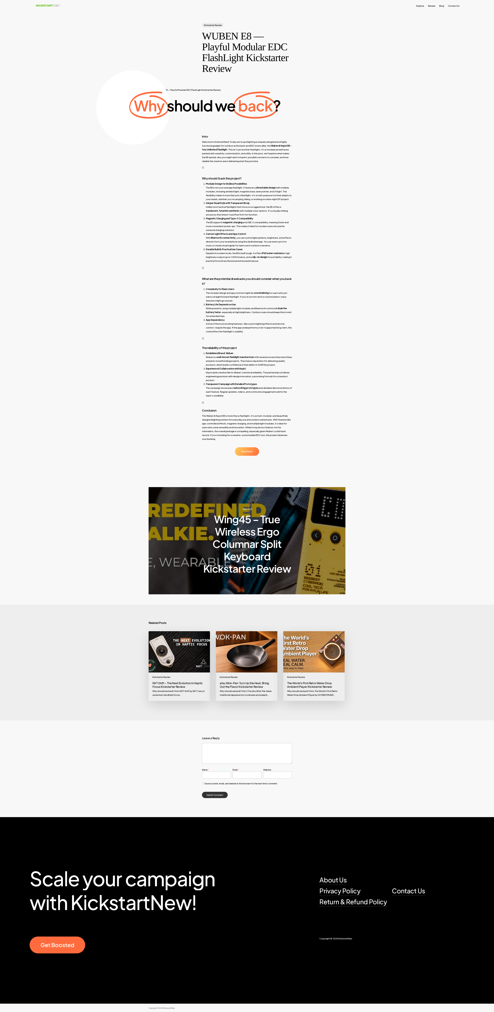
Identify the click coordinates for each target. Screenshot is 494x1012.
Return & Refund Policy (353, 902)
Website (267, 769)
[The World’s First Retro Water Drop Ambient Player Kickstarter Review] (314, 666)
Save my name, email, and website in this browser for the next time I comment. (241, 783)
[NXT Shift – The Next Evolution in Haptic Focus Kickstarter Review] (179, 666)
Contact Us (408, 891)
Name (205, 769)
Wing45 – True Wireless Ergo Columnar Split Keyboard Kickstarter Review (247, 540)
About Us (333, 880)
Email (236, 769)
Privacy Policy (339, 891)
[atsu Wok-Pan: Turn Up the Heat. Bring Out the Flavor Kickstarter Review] (246, 666)
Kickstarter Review (213, 25)
